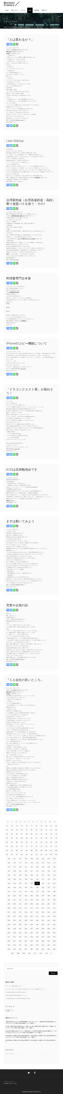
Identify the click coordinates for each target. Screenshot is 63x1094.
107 (48, 858)
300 (20, 949)
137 (14, 875)
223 (43, 912)
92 (21, 854)
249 (37, 924)
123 (37, 867)
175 (26, 891)
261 (54, 928)
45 (7, 838)
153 (54, 879)
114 (37, 863)
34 (7, 834)
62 (36, 842)
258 (37, 928)
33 (56, 830)
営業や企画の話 (17, 605)
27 (26, 830)
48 (21, 838)
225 (54, 912)
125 (48, 867)
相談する (44, 10)
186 (37, 896)
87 (51, 850)
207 (54, 904)
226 (9, 916)
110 (14, 863)
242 (48, 920)
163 (9, 887)
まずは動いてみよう (20, 521)
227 (14, 916)
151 (43, 879)
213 (37, 908)
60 (26, 842)
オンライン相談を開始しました (14, 986)
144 (54, 875)
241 (43, 920)
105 (37, 858)
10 (50, 821)
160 (43, 883)
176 (31, 891)
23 (7, 830)
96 (41, 854)
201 (20, 904)
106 (43, 858)
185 (31, 896)
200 (14, 904)
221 (31, 912)
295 (43, 945)
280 (9, 941)
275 (31, 937)
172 (9, 891)
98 (51, 854)
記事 (30, 10)
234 (54, 916)
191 (14, 900)
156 (20, 883)
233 (48, 916)
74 (41, 846)
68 (12, 846)
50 (31, 838)
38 (26, 834)
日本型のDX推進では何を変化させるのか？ (17, 992)
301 (26, 949)
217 (9, 912)
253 (9, 928)
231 (37, 916)
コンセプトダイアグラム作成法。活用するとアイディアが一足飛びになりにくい (26, 989)
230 (31, 916)
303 (37, 949)
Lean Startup (15, 141)
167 (31, 887)
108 (54, 858)
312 (41, 953)
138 (20, 875)
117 (54, 863)
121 (26, 867)
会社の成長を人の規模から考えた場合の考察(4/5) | (43, 1040)
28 (31, 830)
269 (48, 933)
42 (46, 834)
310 (29, 953)
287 (48, 941)
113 (31, 863)
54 (51, 838)
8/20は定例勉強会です (21, 469)
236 (14, 920)
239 (31, 920)
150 (37, 879)
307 (12, 953)
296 (48, 945)
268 (43, 933)
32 (51, 830)
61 (31, 842)
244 (9, 924)
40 (36, 834)
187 (43, 896)
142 (43, 875)
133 (43, 871)
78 (7, 850)
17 (31, 826)
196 (43, 900)
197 (48, 900)
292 (26, 945)
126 (54, 867)
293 (31, 945)
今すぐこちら (19, 120)
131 (31, 871)
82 (26, 850)
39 (31, 834)
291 (20, 945)
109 (9, 863)
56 (7, 842)
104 (31, 858)
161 (48, 883)
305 (48, 949)
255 (20, 928)
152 (48, 879)
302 (31, 949)
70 (21, 846)
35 (12, 834)
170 (48, 887)
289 (9, 945)
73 (36, 846)
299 (14, 949)
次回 (7, 254)
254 (14, 928)
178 (43, 891)
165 (20, 887)
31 (46, 830)
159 (37, 883)
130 (26, 871)
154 (9, 883)
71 (26, 846)
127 (9, 871)
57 (12, 842)
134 (48, 871)
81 (21, 850)
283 (26, 941)
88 (56, 850)
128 (14, 871)
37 (21, 834)
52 (41, 838)
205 (43, 904)
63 (41, 842)
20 (46, 826)
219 (20, 912)
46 (12, 838)
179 (48, 891)
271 (9, 937)
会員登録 (36, 10)
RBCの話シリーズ (10, 51)
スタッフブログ (10, 1053)
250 (43, 924)
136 (9, 875)
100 (9, 858)
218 (14, 912)
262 (9, 933)
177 (37, 891)
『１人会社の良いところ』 (24, 680)
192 (20, 900)
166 (26, 887)
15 (21, 826)
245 (14, 924)
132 (37, 871)
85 (41, 850)
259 (43, 928)
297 (54, 945)
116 (48, 863)
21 (51, 826)
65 (51, 842)
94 (31, 854)
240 (37, 920)
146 (14, 879)
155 (14, 883)
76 (51, 846)
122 (31, 867)
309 (24, 953)
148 (26, 879)
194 (31, 900)
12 (7, 826)
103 (26, 858)
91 (17, 854)
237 (20, 920)
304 (43, 949)
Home (7, 10)
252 (54, 924)
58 (17, 842)
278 (48, 937)
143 (48, 875)
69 (17, 846)
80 (17, 850)
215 (48, 908)
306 (54, 949)
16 (26, 826)
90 (12, 854)
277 (43, 937)
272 (14, 937)
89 (7, 854)
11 (55, 821)
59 (21, 842)
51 (36, 838)
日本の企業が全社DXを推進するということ (17, 995)
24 (12, 830)
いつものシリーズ (15, 49)
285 (37, 941)
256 (26, 928)
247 (26, 924)
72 (31, 846)
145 (9, 879)
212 (31, 908)
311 (35, 953)
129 (20, 871)
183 (20, 896)
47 (17, 838)
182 (14, 896)
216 (54, 908)
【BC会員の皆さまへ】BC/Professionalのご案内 (18, 998)
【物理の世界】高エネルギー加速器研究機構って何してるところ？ (21, 1021)
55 (56, 838)
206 (48, 904)
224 (48, 912)
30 (41, 830)
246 (20, 924)
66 (56, 842)
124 (43, 867)
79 (12, 850)
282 (20, 941)
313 (46, 953)
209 (14, 908)
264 (20, 933)
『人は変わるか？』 (20, 39)
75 (46, 846)
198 (54, 900)
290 (14, 945)
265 (26, 933)
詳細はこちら (9, 500)
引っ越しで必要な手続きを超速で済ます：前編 (16, 1026)
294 (37, 945)
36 (17, 834)
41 (41, 834)
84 (36, 850)
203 (31, 904)
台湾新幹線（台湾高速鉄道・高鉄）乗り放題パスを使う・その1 (30, 202)
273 (20, 937)
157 (26, 883)
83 (31, 850)
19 (41, 826)
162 (54, 883)
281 (14, 941)
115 (43, 863)
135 (54, 871)
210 (20, 908)
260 (48, 928)
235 (9, 920)
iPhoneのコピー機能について (26, 343)
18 (36, 826)
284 (31, 941)
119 (14, 867)
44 (56, 834)
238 (26, 920)
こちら (17, 259)
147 (20, 879)
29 (36, 830)
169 (43, 887)
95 (36, 854)
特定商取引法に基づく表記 (10, 1083)
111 (20, 863)
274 (26, 937)
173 (14, 891)
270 (54, 933)
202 (26, 904)
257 (31, 928)
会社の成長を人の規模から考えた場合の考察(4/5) (17, 1035)
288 (54, 941)
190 (9, 900)
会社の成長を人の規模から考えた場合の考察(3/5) (17, 1040)
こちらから (23, 368)
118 (9, 867)
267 (37, 933)
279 (54, 937)
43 (51, 834)
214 (43, 908)
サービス (23, 10)
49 (26, 838)
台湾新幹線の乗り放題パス (18, 216)
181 (9, 896)
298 (9, 949)
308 (18, 953)
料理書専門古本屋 (18, 278)
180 (54, 891)
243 (54, 920)
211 (26, 908)
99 (56, 854)
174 (20, 891)
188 (48, 896)
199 (9, 904)
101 (14, 858)
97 (46, 854)
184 (26, 896)
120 (20, 867)
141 (37, 875)
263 (14, 933)
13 (12, 826)
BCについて (14, 10)
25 (17, 830)
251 (48, 924)
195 (37, 900)
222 (37, 912)
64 (46, 842)
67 (7, 846)
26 (21, 830)
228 (20, 916)
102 (20, 858)
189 (54, 896)
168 (37, 887)
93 (26, 854)
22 (56, 826)
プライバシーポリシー (9, 1081)
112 (26, 863)
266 (31, 933)
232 (43, 916)
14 (17, 826)
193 (26, 900)
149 (31, 879)
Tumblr (8, 53)
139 (26, 875)
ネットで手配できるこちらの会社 (26, 238)
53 (46, 838)
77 (56, 846)
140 (31, 875)
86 (46, 850)
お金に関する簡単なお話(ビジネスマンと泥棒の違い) (18, 1031)
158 (31, 883)
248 (31, 924)
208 (9, 908)
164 (14, 887)
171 (54, 887)
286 (43, 941)
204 (37, 904)
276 (37, 937)
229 (26, 916)
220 (26, 912)
